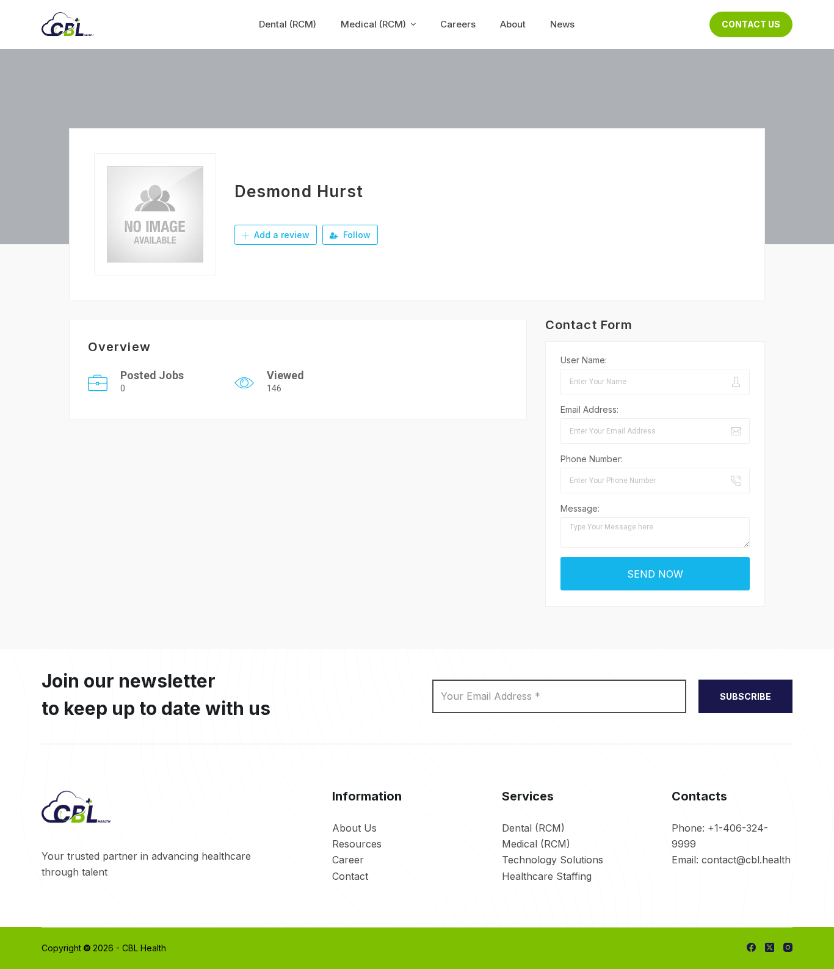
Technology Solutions (552, 860)
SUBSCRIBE (745, 696)
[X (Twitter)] (769, 947)
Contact (350, 876)
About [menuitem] (513, 24)
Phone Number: (591, 459)
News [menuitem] (562, 24)
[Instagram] (787, 947)
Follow (356, 235)
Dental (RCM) (533, 828)
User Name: (583, 360)
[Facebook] (751, 947)
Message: (580, 508)
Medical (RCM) (536, 844)
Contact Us (751, 24)
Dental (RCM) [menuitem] (287, 24)
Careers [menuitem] (458, 24)
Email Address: (589, 409)
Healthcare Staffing (547, 876)
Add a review (281, 235)
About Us (354, 828)
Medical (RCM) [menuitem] (373, 24)
